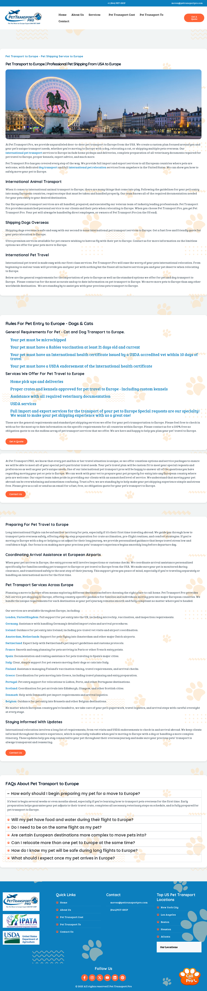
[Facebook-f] (84, 977)
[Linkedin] (115, 977)
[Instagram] (92, 977)
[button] (179, 947)
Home (62, 15)
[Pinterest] (122, 977)
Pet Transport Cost (122, 15)
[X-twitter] (99, 977)
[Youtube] (107, 977)
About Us (77, 15)
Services (94, 15)
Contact (64, 21)
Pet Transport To (151, 15)
